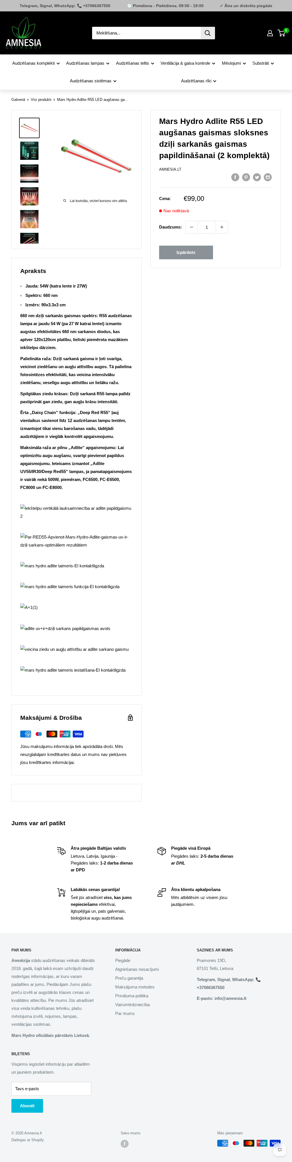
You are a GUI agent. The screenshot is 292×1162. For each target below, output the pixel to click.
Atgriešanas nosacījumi (137, 969)
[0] (281, 33)
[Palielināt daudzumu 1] (222, 227)
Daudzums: (170, 227)
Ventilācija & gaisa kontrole (185, 63)
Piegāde (122, 960)
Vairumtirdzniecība (132, 1004)
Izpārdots (186, 252)
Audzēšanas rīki (196, 80)
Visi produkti (41, 99)
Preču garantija (129, 978)
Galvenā (18, 99)
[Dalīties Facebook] (235, 177)
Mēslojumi (231, 63)
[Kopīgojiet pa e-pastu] (268, 177)
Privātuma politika (131, 995)
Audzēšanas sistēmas (90, 80)
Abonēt (27, 1105)
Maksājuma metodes (135, 986)
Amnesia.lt (170, 169)
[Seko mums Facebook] (125, 1144)
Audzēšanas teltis (132, 63)
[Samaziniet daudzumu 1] (192, 227)
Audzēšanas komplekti (33, 63)
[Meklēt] (208, 33)
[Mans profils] (270, 33)
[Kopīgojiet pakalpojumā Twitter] (257, 177)
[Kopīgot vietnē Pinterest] (246, 177)
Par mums (125, 1013)
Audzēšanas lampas (85, 63)
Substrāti (260, 63)
